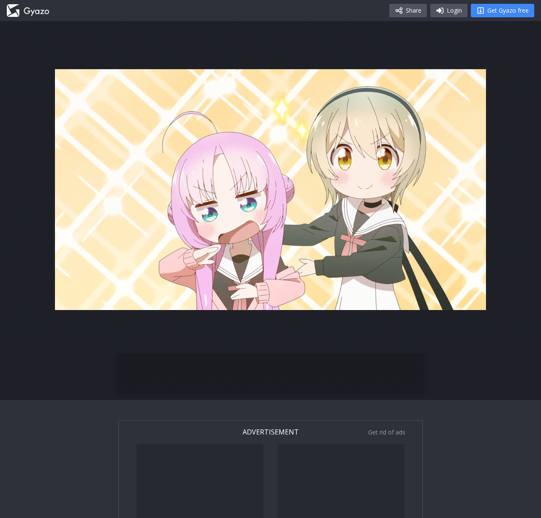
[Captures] (28, 10)
